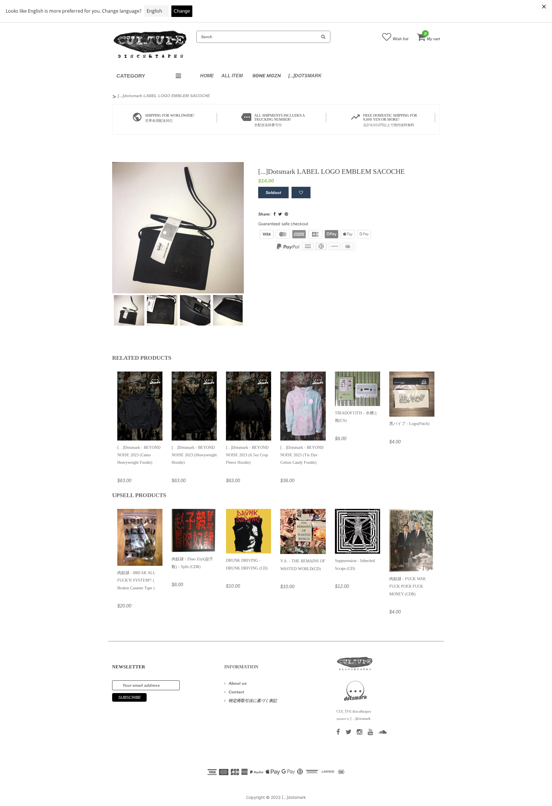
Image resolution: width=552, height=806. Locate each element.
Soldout (273, 192)
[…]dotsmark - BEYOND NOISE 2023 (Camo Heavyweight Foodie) (138, 455)
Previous (104, 307)
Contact (236, 692)
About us (238, 683)
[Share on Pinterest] (286, 214)
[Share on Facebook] (274, 214)
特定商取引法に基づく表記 (253, 700)
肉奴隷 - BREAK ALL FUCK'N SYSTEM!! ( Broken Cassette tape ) (136, 580)
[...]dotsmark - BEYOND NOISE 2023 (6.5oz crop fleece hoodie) (247, 455)
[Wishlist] (301, 192)
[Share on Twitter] (280, 214)
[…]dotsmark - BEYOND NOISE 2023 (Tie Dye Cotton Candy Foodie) (301, 455)
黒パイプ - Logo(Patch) (409, 424)
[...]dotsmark (305, 75)
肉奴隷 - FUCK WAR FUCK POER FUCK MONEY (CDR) (407, 586)
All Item (232, 75)
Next (251, 307)
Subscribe (129, 697)
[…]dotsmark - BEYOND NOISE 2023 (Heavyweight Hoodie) (194, 455)
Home (207, 75)
